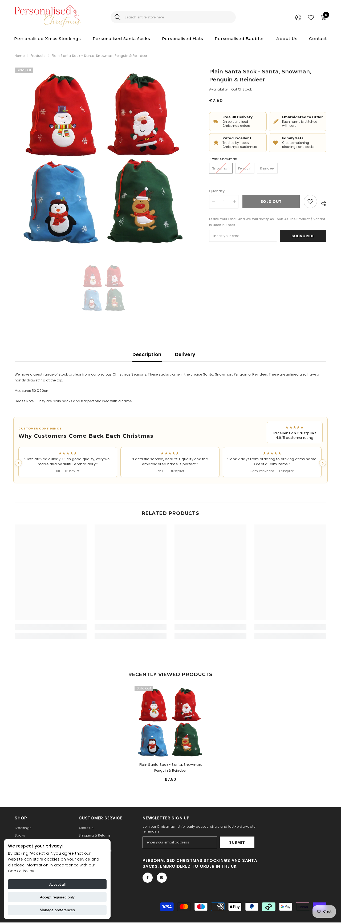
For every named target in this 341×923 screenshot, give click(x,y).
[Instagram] (162, 878)
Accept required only (57, 897)
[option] (104, 157)
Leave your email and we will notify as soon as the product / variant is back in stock (267, 222)
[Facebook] (148, 878)
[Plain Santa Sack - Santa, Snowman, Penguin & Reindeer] (170, 722)
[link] (51, 627)
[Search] (173, 17)
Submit (237, 842)
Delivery (185, 354)
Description (147, 354)
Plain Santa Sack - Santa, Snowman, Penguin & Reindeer (170, 767)
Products (38, 55)
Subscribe (302, 236)
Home (20, 55)
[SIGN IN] (298, 17)
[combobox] (178, 17)
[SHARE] (321, 202)
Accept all (57, 884)
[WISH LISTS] (311, 17)
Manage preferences (57, 910)
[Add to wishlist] (310, 201)
